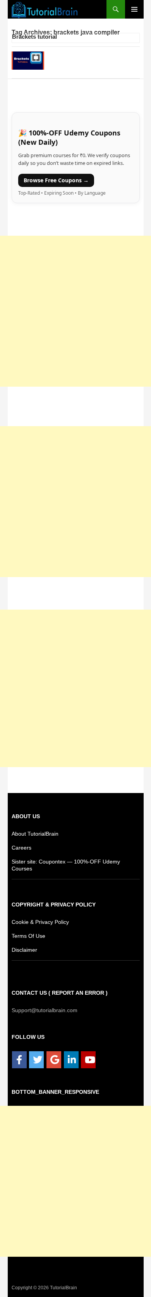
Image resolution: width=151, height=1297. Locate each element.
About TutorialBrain (36, 833)
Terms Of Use (28, 935)
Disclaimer (25, 949)
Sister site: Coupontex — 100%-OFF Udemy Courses (74, 861)
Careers (21, 847)
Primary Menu (134, 9)
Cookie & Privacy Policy (40, 921)
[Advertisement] (75, 311)
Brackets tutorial (34, 36)
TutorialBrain (62, 1287)
